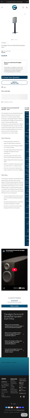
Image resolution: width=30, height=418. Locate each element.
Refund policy (6, 412)
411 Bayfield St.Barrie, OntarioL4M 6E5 (5, 385)
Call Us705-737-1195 (14, 82)
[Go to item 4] (17, 40)
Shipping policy (22, 412)
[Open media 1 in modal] (25, 14)
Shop (12, 385)
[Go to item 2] (14, 40)
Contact (12, 388)
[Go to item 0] (12, 40)
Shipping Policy (14, 392)
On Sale (12, 386)
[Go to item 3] (15, 40)
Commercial (14, 383)
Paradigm (3, 43)
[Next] (27, 1)
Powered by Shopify (20, 410)
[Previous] (1, 1)
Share (4, 87)
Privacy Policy (14, 389)
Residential (13, 382)
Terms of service (17, 412)
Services (13, 380)
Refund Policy (14, 391)
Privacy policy (11, 412)
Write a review (14, 306)
